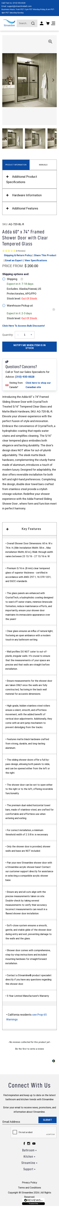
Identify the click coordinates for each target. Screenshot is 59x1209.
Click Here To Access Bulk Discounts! (23, 325)
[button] (53, 80)
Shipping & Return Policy (18, 255)
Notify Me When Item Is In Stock (29, 347)
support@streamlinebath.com (19, 6)
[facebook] (24, 1143)
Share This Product (45, 255)
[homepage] (9, 22)
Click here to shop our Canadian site (38, 385)
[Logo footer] (33, 1201)
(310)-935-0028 (24, 376)
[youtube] (33, 1143)
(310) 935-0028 (19, 3)
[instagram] (28, 1143)
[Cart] (47, 23)
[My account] (41, 23)
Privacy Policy (29, 1182)
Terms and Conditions (29, 1187)
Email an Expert (14, 260)
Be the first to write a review (29, 1049)
